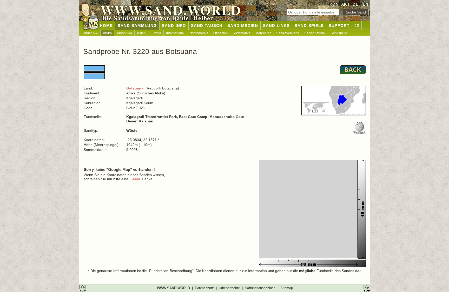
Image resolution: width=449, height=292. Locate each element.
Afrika (107, 33)
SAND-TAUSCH (206, 25)
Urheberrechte (229, 288)
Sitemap (286, 288)
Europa (155, 33)
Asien (141, 33)
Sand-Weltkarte (287, 33)
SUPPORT (339, 25)
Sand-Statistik (315, 33)
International (175, 33)
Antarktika (124, 33)
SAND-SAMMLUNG (137, 25)
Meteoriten (263, 33)
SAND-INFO (174, 25)
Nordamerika (198, 33)
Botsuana (134, 88)
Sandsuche (339, 33)
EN (365, 4)
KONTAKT (339, 4)
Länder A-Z (90, 33)
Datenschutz (204, 288)
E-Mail (134, 179)
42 (356, 25)
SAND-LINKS (276, 25)
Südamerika (241, 33)
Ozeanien (220, 33)
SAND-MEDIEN (242, 25)
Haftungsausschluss (260, 288)
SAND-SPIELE (309, 25)
